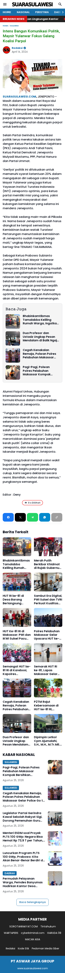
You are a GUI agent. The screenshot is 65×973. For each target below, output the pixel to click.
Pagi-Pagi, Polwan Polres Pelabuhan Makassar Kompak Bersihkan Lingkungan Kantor (39, 370)
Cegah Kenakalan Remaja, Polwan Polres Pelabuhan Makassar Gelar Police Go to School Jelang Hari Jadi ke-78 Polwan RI (40, 353)
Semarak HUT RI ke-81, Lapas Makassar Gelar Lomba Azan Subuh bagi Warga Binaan (48, 670)
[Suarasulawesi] (32, 4)
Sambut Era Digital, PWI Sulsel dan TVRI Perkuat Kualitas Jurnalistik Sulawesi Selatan (48, 599)
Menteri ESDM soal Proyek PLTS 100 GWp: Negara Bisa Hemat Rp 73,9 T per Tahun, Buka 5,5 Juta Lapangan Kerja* (23, 836)
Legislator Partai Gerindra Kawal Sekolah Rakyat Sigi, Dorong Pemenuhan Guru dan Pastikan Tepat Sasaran (24, 816)
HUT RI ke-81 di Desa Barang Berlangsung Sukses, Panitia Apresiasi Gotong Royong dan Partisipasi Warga (16, 599)
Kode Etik (23, 948)
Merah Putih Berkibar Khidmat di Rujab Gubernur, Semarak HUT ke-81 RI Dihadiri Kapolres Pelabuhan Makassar (47, 564)
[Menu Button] (4, 4)
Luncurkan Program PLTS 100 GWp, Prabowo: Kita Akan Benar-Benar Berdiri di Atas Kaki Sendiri (23, 856)
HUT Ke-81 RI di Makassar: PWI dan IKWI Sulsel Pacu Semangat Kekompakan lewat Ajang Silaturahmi (17, 635)
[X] (20, 517)
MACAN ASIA (32, 939)
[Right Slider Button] (61, 12)
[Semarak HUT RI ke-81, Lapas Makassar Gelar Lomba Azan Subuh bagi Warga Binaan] (48, 652)
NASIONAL (23, 12)
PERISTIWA (42, 12)
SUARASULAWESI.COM (19, 97)
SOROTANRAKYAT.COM (23, 926)
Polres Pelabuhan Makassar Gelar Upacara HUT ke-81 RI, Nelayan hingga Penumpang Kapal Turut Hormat (48, 635)
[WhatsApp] (44, 517)
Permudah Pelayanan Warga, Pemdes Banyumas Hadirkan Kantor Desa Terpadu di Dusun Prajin (23, 882)
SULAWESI (11, 762)
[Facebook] (8, 517)
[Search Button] (60, 4)
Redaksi (10, 948)
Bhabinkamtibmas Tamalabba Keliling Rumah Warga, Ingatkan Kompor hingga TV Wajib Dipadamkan (41, 319)
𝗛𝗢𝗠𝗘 (7, 12)
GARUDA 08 (54, 933)
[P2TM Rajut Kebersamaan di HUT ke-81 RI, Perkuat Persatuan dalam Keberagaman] (48, 688)
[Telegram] (32, 517)
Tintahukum (48, 926)
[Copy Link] (56, 517)
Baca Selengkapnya (32, 902)
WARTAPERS (11, 933)
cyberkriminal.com (32, 933)
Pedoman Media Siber (45, 948)
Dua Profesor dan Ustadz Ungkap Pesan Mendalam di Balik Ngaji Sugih (40, 336)
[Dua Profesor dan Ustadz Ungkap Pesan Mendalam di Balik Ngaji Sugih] (13, 338)
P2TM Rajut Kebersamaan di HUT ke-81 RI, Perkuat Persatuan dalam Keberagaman (48, 705)
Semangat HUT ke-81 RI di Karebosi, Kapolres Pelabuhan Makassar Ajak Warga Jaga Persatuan (17, 670)
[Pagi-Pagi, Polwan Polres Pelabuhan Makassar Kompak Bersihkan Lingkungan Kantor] (13, 372)
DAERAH (10, 873)
